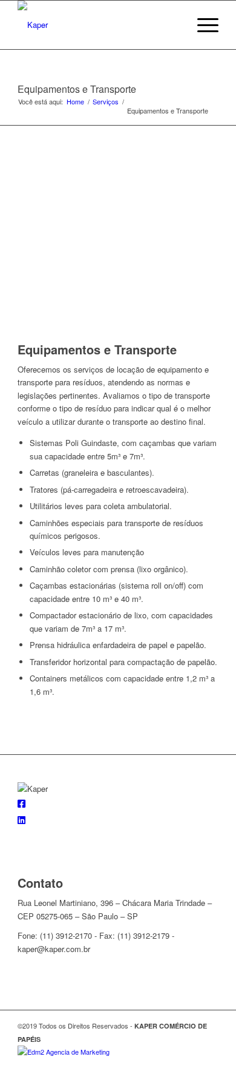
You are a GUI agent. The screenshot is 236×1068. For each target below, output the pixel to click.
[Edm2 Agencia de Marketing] (64, 1051)
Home (75, 101)
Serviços (106, 101)
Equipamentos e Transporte (77, 89)
